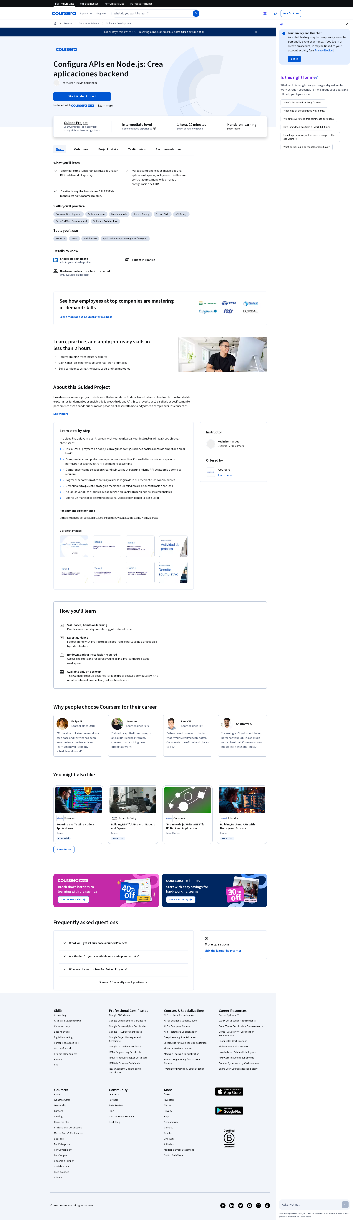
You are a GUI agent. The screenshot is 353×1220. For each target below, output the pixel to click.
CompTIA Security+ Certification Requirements (236, 1033)
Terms (167, 1105)
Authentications (96, 214)
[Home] (55, 23)
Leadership (60, 1105)
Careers (58, 1111)
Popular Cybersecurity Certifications (239, 1063)
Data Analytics (62, 1032)
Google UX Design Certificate (125, 1047)
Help (166, 1116)
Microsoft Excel (62, 1048)
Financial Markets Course (178, 1048)
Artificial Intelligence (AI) (67, 1021)
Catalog (58, 1116)
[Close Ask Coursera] (265, 13)
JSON (74, 238)
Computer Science (89, 23)
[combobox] (148, 13)
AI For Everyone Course (177, 1026)
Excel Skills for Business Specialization (185, 1043)
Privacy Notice (323, 50)
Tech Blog (114, 1122)
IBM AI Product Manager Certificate (128, 1058)
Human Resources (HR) (66, 1043)
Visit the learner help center (223, 951)
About (60, 149)
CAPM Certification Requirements (237, 1021)
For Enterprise (62, 1144)
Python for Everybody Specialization (184, 1069)
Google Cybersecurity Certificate (127, 1021)
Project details (108, 149)
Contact (168, 1128)
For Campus (60, 1155)
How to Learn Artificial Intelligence (237, 1052)
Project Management (65, 1054)
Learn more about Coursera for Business (85, 317)
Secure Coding (141, 214)
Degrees (59, 1139)
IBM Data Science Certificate (124, 1063)
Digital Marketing (63, 1037)
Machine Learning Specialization (181, 1054)
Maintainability (119, 214)
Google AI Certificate (120, 1015)
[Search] (196, 13)
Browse (68, 23)
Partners (113, 1100)
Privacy (168, 1111)
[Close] (256, 32)
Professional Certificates (68, 1128)
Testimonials (136, 149)
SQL (56, 1065)
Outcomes (81, 149)
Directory (169, 1139)
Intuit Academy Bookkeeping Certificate (125, 1070)
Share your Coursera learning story (238, 1069)
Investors (169, 1100)
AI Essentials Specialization (179, 1015)
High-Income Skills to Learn (233, 1047)
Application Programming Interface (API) (125, 238)
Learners (114, 1094)
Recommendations (168, 149)
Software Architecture (105, 221)
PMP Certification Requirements (236, 1058)
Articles (168, 1133)
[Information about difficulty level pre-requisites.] (154, 128)
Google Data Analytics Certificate (127, 1026)
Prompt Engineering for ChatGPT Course (182, 1061)
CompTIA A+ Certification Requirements (241, 1026)
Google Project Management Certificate (125, 1039)
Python (58, 1059)
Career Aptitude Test (230, 1015)
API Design (181, 214)
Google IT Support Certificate (125, 1032)
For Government (63, 1150)
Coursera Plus (61, 1122)
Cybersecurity (62, 1026)
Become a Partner (64, 1161)
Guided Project (76, 122)
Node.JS (60, 238)
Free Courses (61, 1172)
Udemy (58, 1177)
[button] (101, 13)
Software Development (119, 23)
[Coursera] (64, 13)
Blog (111, 1111)
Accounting (60, 1015)
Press (167, 1094)
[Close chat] (346, 24)
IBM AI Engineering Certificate (125, 1052)
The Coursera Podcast (121, 1116)
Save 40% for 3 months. (189, 32)
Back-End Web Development (71, 221)
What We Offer (62, 1100)
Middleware (90, 238)
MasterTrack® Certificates (68, 1133)
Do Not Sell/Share (173, 1155)
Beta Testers (116, 1105)
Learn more (105, 106)
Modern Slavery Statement (179, 1150)
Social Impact (61, 1166)
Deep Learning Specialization (180, 1037)
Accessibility (171, 1122)
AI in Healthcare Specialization (180, 1032)
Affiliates (169, 1144)
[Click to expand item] (74, 546)
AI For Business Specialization (180, 1021)
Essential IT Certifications (233, 1041)
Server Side (162, 214)
